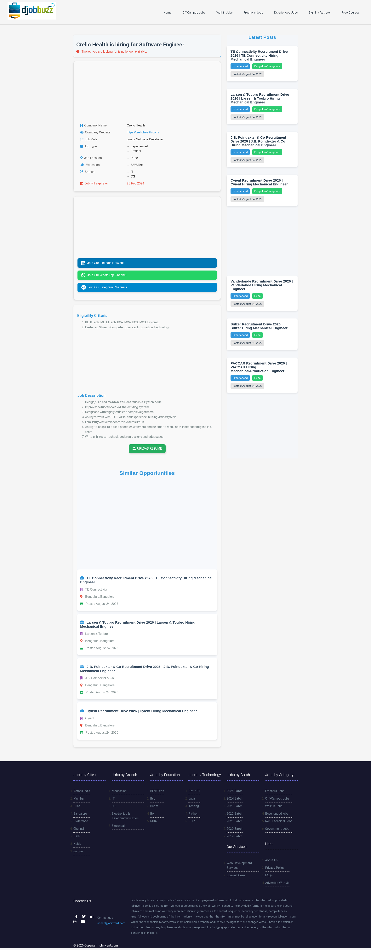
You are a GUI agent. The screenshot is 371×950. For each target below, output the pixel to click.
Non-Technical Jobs (278, 821)
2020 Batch (235, 829)
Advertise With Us (277, 883)
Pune (257, 295)
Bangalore (80, 813)
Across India (81, 791)
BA (152, 813)
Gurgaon (78, 851)
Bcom (154, 806)
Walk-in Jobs (274, 806)
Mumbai (78, 798)
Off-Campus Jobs (277, 798)
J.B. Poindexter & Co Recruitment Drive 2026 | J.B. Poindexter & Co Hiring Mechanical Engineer (258, 141)
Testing (193, 806)
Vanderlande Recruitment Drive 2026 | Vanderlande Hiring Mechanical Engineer (262, 285)
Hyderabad (80, 821)
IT (113, 798)
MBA (153, 821)
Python (193, 813)
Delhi (76, 836)
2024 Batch (235, 798)
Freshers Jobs (274, 791)
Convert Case (236, 875)
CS (114, 806)
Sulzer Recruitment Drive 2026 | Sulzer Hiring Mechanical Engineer (259, 326)
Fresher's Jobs (253, 12)
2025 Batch (235, 791)
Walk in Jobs (224, 12)
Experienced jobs (276, 813)
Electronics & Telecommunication (125, 816)
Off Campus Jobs (194, 12)
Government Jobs (277, 829)
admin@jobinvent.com (111, 923)
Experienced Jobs (286, 12)
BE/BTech (157, 791)
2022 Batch (235, 813)
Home (168, 12)
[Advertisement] (147, 92)
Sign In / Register (320, 12)
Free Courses (351, 12)
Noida (77, 844)
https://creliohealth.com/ (143, 132)
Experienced (240, 66)
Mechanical (119, 791)
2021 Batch (235, 821)
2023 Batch (235, 806)
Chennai (78, 829)
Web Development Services (239, 865)
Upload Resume (149, 448)
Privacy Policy (274, 868)
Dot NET (194, 791)
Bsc (152, 798)
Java (191, 798)
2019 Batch (235, 836)
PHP (191, 821)
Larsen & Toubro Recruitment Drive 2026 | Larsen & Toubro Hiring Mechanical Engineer (260, 98)
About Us (271, 860)
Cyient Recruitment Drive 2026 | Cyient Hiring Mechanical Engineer (259, 182)
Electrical (118, 826)
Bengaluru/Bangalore (267, 66)
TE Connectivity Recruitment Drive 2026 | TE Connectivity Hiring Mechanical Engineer (259, 55)
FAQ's (269, 875)
